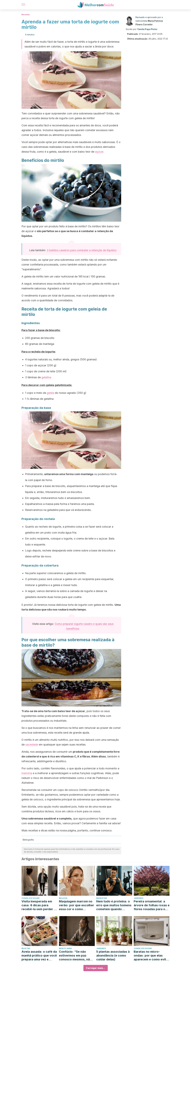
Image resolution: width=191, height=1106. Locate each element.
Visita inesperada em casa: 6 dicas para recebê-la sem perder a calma (38, 905)
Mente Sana (65, 948)
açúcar (99, 151)
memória (26, 773)
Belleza (63, 898)
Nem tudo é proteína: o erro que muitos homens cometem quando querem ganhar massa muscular (113, 905)
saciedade (31, 744)
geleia (50, 392)
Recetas (25, 948)
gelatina (46, 377)
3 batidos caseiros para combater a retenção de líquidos (81, 250)
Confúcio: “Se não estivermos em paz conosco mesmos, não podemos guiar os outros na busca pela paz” (75, 955)
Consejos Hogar (30, 898)
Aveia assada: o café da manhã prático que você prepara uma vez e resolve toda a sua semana (39, 955)
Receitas (25, 14)
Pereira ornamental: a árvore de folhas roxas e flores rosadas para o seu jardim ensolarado (152, 905)
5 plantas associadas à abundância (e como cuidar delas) (113, 955)
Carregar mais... (95, 968)
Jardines (138, 898)
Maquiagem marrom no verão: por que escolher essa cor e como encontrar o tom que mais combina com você (76, 905)
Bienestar (101, 898)
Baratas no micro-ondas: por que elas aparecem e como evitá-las (151, 955)
